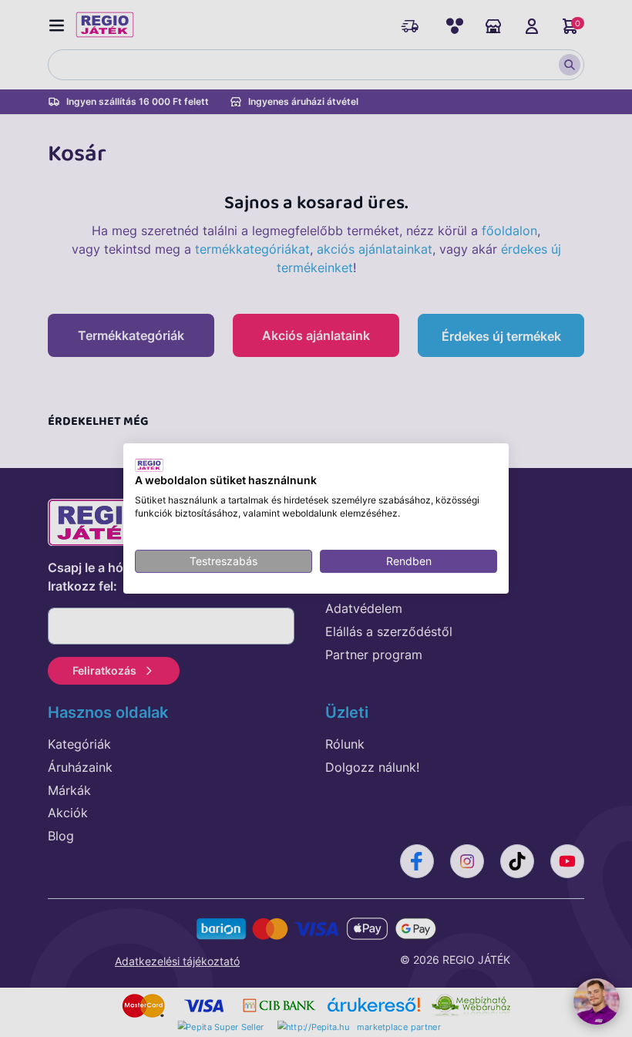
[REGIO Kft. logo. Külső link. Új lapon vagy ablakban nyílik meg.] (149, 465)
